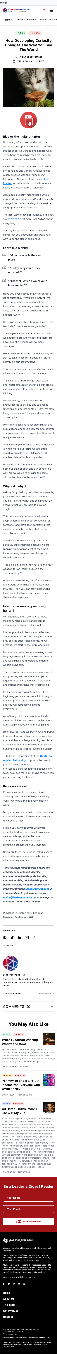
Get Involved (10, 1310)
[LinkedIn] (14, 1283)
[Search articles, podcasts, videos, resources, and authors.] (43, 10)
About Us (8, 1298)
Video (7, 1103)
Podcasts (32, 19)
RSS (50, 1337)
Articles (21, 19)
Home (6, 1292)
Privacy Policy (8, 1337)
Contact (8, 1316)
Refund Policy (21, 1337)
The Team (9, 1304)
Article (21, 33)
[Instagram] (23, 1283)
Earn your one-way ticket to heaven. (19, 1277)
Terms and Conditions (37, 1337)
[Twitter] (9, 1283)
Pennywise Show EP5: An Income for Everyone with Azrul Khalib (21, 1085)
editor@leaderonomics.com (19, 897)
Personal (35, 33)
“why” (15, 218)
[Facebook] (4, 1283)
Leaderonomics (32, 57)
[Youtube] (19, 1283)
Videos (43, 19)
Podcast (8, 1075)
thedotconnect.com (37, 888)
